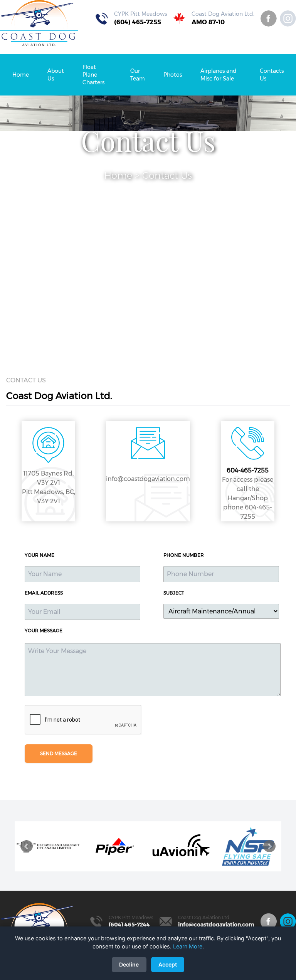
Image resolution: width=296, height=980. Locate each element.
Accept (167, 964)
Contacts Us (272, 74)
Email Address (44, 593)
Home (20, 74)
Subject (173, 593)
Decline (129, 964)
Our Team (137, 74)
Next (269, 846)
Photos (172, 74)
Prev (26, 846)
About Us (55, 74)
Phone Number (183, 555)
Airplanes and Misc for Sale (218, 74)
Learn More (187, 946)
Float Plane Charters (93, 75)
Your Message (43, 630)
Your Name (39, 555)
